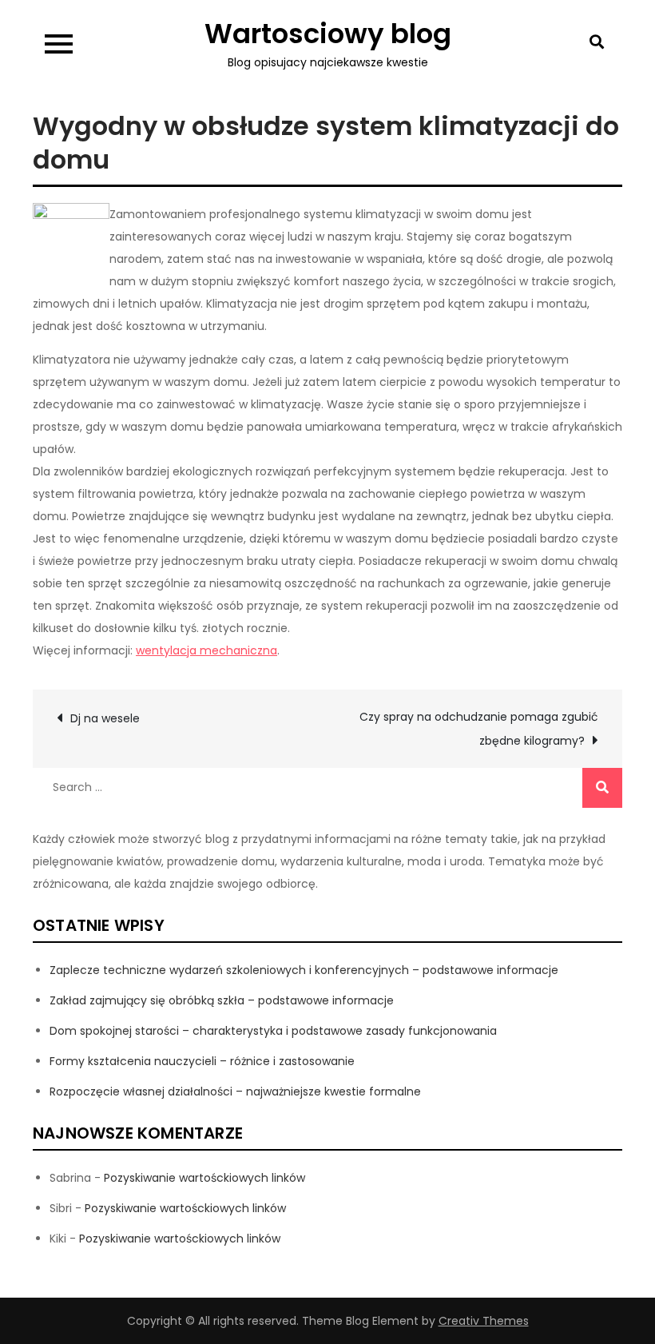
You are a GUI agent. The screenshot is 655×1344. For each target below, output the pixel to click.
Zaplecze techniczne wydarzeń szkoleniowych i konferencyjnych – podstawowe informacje (304, 970)
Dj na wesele (105, 718)
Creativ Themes (484, 1321)
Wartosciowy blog (327, 33)
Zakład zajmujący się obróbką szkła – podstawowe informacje (222, 1000)
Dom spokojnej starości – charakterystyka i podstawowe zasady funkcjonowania (273, 1031)
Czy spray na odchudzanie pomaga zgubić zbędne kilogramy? (478, 729)
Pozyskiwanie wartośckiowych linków (204, 1178)
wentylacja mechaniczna (206, 650)
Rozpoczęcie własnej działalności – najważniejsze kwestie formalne (235, 1091)
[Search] (602, 788)
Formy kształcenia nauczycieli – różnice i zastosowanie (202, 1061)
